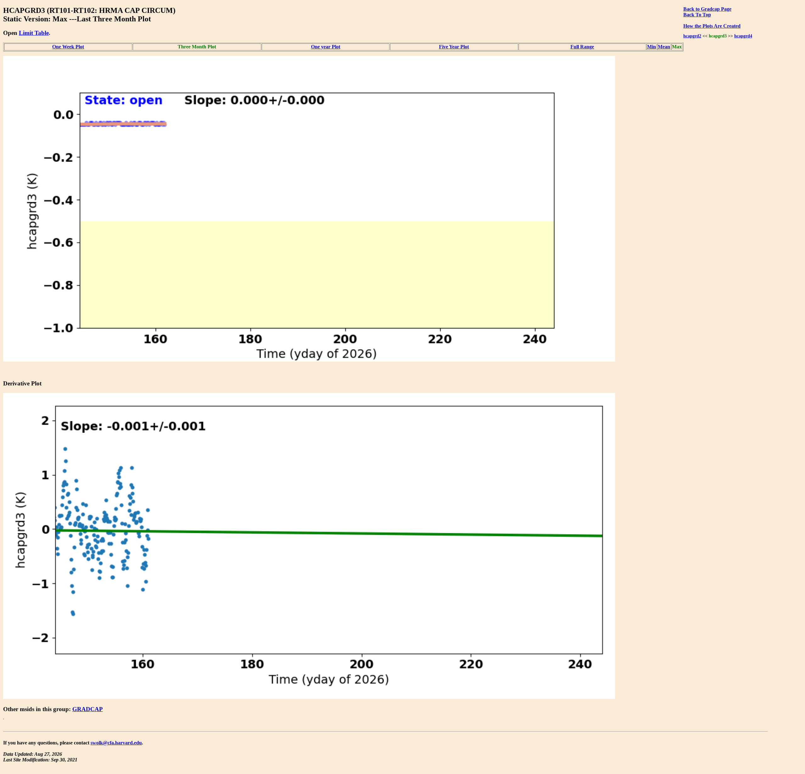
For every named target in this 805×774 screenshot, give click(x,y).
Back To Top (697, 14)
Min (651, 46)
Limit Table (34, 33)
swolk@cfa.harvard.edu (116, 742)
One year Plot (325, 46)
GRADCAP (87, 709)
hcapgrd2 (692, 35)
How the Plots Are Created (712, 26)
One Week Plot (68, 46)
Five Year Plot (454, 46)
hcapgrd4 (743, 35)
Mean (664, 46)
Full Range (582, 46)
